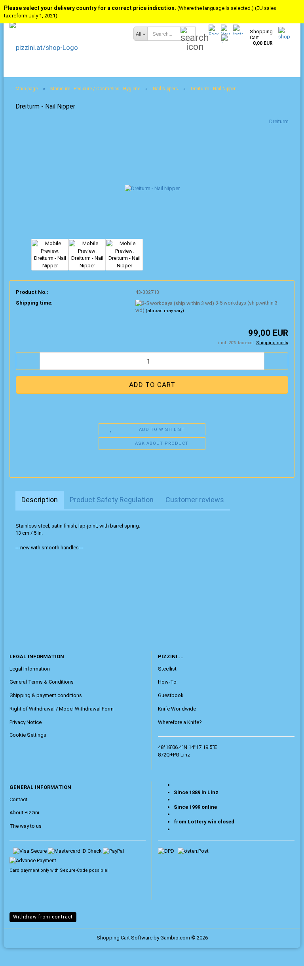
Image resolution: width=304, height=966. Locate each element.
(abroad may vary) (165, 310)
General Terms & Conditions (42, 682)
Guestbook (171, 695)
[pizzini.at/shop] (66, 47)
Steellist (167, 669)
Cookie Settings (28, 735)
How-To (167, 682)
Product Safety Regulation (112, 499)
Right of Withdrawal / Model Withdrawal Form (62, 709)
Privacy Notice (26, 722)
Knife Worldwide (177, 709)
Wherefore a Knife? (180, 722)
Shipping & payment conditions (46, 695)
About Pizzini (24, 812)
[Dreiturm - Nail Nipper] (152, 177)
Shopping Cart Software (124, 938)
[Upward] (22, 954)
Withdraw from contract (43, 917)
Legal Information (30, 669)
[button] (28, 361)
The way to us (26, 826)
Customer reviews (194, 499)
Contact (18, 799)
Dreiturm (279, 121)
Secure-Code (74, 870)
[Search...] (188, 34)
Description (39, 499)
